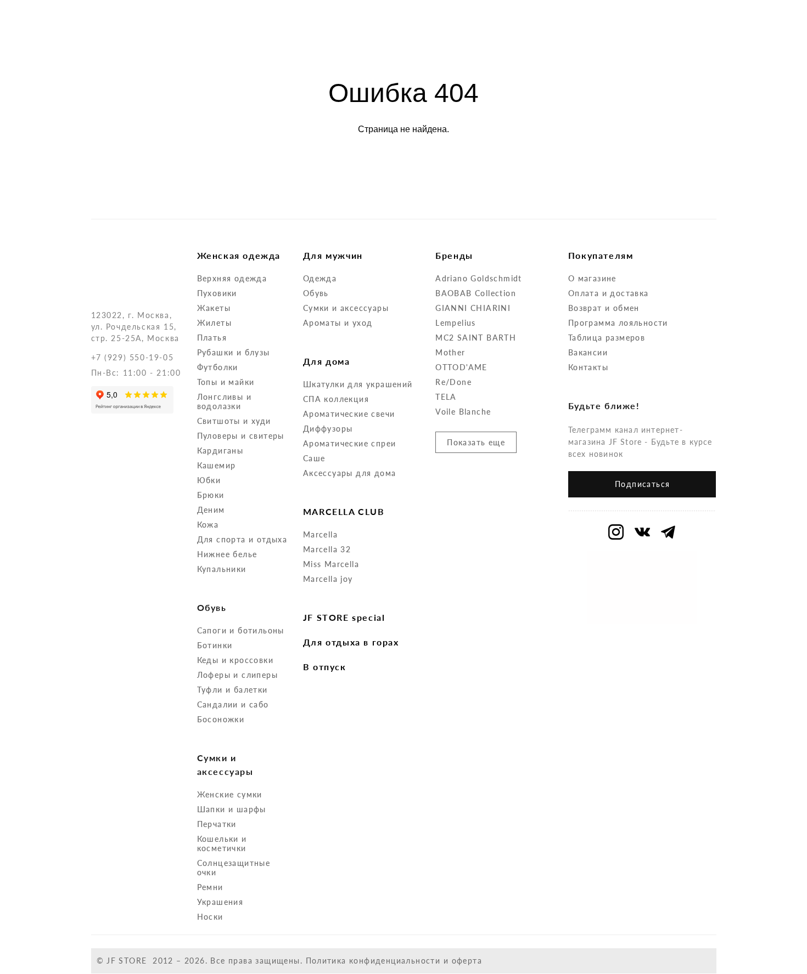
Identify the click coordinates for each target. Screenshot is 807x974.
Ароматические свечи (349, 413)
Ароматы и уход (338, 322)
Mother (450, 352)
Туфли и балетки (232, 689)
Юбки (209, 480)
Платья (212, 337)
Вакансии (588, 352)
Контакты (588, 367)
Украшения (220, 902)
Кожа (208, 524)
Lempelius (455, 322)
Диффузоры (328, 428)
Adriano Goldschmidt (478, 278)
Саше (314, 458)
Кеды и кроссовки (235, 660)
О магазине (592, 278)
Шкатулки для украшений (358, 384)
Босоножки (221, 719)
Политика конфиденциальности (373, 960)
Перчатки (217, 824)
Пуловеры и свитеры (240, 435)
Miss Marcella (331, 564)
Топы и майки (226, 382)
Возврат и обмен (604, 308)
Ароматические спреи (349, 443)
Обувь (316, 293)
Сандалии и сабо (233, 704)
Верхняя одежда (232, 278)
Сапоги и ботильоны (240, 630)
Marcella (320, 534)
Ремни (210, 887)
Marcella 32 (327, 549)
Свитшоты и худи (234, 421)
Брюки (211, 495)
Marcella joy (328, 579)
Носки (210, 916)
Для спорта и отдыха (242, 539)
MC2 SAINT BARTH (475, 337)
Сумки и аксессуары (346, 308)
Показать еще (476, 442)
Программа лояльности (618, 322)
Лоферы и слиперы (237, 674)
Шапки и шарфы (231, 809)
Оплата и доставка (608, 293)
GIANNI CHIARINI (473, 308)
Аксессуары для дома (349, 473)
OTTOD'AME (461, 367)
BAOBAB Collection (475, 293)
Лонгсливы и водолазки (224, 401)
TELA (446, 396)
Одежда (320, 278)
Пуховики (217, 293)
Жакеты (214, 308)
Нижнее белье (227, 554)
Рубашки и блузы (233, 352)
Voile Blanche (463, 411)
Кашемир (216, 465)
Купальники (221, 569)
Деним (211, 509)
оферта (467, 960)
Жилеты (214, 322)
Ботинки (215, 645)
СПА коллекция (336, 399)
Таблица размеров (606, 337)
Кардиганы (220, 450)
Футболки (217, 367)
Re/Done (453, 382)
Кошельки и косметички (222, 843)
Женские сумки (229, 794)
